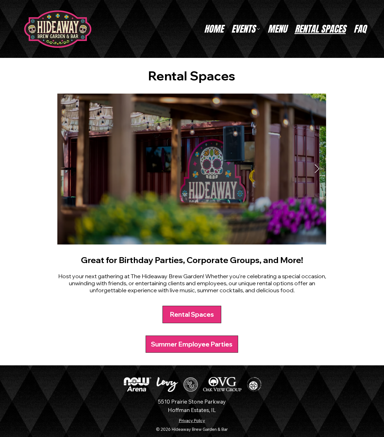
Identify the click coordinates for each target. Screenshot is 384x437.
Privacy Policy (192, 420)
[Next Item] (317, 169)
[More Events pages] (258, 29)
